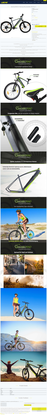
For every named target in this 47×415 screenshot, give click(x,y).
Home (24, 2)
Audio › (27, 2)
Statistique (6, 413)
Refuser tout (39, 409)
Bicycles (30, 2)
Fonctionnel (25, 413)
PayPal (21, 413)
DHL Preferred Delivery (16, 413)
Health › (38, 2)
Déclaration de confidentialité (25, 412)
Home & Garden (43, 2)
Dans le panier (40, 26)
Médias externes (11, 413)
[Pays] (41, 0)
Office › (35, 2)
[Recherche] (42, 0)
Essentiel (3, 413)
